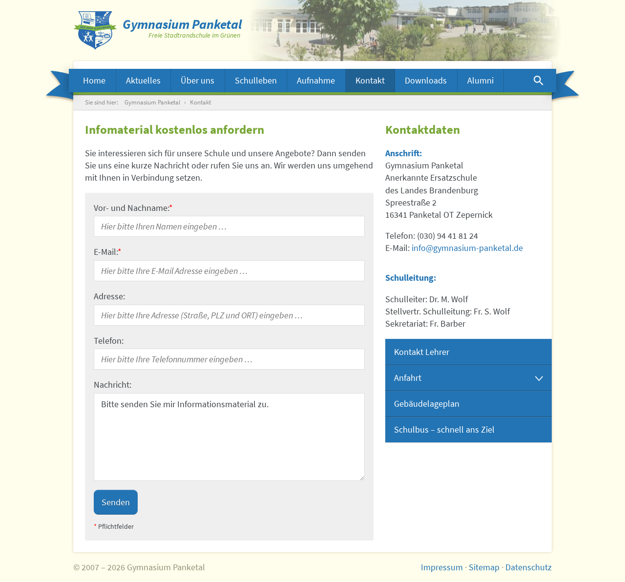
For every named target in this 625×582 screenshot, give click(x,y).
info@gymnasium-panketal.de (467, 247)
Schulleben (256, 80)
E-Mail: (108, 251)
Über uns (197, 80)
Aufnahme (316, 80)
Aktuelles (143, 80)
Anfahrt (407, 377)
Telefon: (109, 340)
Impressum (442, 567)
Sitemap (484, 567)
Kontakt (370, 80)
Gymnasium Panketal (152, 102)
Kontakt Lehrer (421, 351)
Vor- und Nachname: (133, 207)
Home (94, 80)
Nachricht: (112, 384)
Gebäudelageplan (426, 403)
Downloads (426, 80)
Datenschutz (528, 567)
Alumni (480, 80)
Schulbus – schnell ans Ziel (444, 429)
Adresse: (109, 296)
